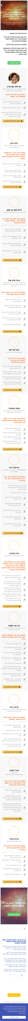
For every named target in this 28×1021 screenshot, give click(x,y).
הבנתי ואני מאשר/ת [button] (14, 1017)
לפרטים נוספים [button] (22, 1013)
